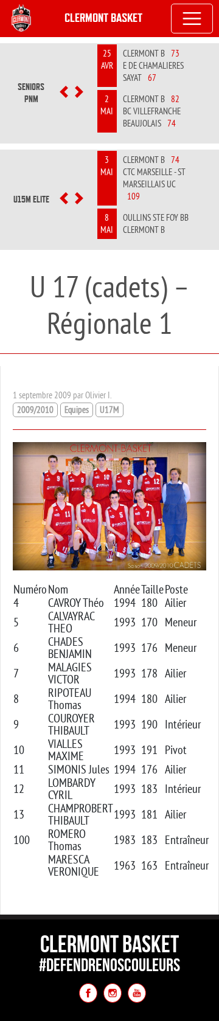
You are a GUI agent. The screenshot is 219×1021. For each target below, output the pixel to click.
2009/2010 (35, 409)
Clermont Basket (103, 18)
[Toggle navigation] (192, 19)
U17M (109, 409)
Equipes (76, 409)
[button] (63, 93)
